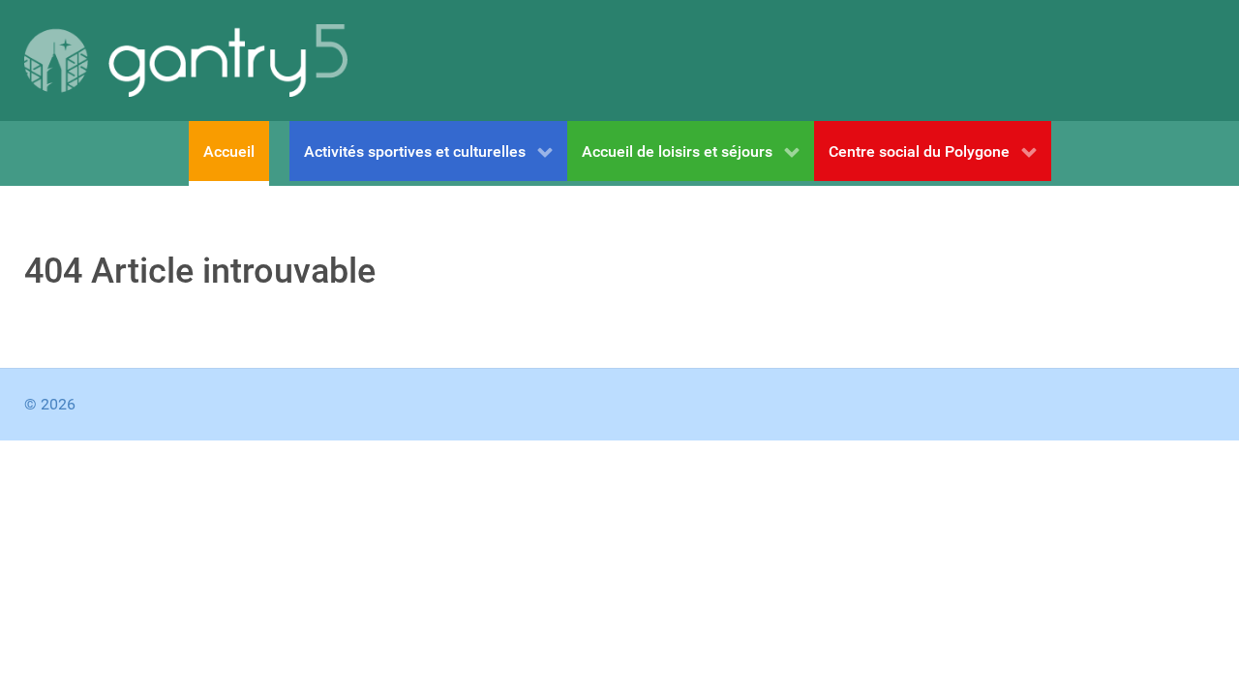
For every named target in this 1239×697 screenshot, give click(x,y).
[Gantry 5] (186, 60)
